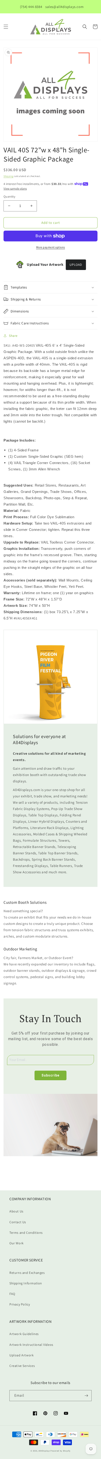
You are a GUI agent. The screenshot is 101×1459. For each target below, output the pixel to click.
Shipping (8, 176)
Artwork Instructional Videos (31, 1345)
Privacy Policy (19, 1304)
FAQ (12, 1294)
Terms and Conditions (26, 1232)
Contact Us (17, 1222)
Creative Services (22, 1366)
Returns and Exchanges (27, 1273)
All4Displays (44, 1450)
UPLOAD (76, 265)
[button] (6, 27)
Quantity (9, 197)
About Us (16, 1211)
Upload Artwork (21, 1355)
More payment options (50, 247)
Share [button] (13, 336)
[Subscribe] (86, 1395)
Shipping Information (25, 1283)
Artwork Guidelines (24, 1334)
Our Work (16, 1243)
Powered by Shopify (60, 1450)
